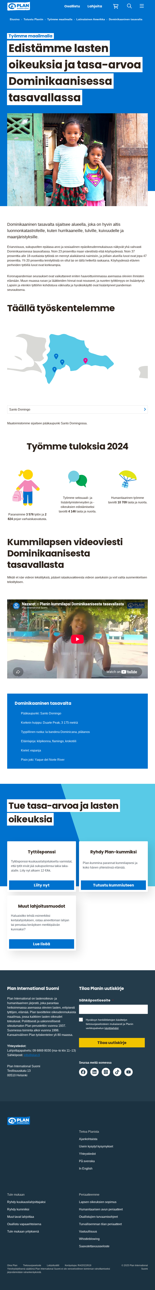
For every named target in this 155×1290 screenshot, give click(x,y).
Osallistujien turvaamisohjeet (98, 1216)
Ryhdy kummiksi (18, 1209)
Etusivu (15, 19)
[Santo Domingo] (85, 361)
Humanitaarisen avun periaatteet (101, 1209)
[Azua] (62, 362)
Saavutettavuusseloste (94, 1246)
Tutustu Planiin (33, 19)
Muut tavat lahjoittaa (20, 1216)
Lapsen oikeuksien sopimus (97, 1202)
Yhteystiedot (87, 1153)
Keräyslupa (71, 1265)
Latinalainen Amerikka (90, 19)
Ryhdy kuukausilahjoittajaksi (26, 1202)
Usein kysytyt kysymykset (96, 1146)
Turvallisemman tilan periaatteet (100, 1224)
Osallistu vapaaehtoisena (24, 1224)
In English (85, 1168)
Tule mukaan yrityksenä (23, 1231)
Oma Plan (12, 1265)
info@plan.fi (32, 1055)
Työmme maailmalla (59, 19)
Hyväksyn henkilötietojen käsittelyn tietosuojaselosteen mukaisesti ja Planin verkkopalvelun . (109, 1024)
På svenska (87, 1161)
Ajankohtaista (88, 1139)
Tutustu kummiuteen (113, 885)
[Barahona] (54, 370)
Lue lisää (41, 944)
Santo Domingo (19, 409)
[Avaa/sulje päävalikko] (142, 6)
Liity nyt (42, 885)
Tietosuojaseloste (32, 1265)
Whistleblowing (89, 1238)
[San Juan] (56, 356)
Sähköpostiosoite (96, 1000)
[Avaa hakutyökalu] (129, 6)
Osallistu (72, 6)
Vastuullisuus (88, 1231)
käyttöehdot (112, 1028)
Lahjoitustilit (53, 1265)
